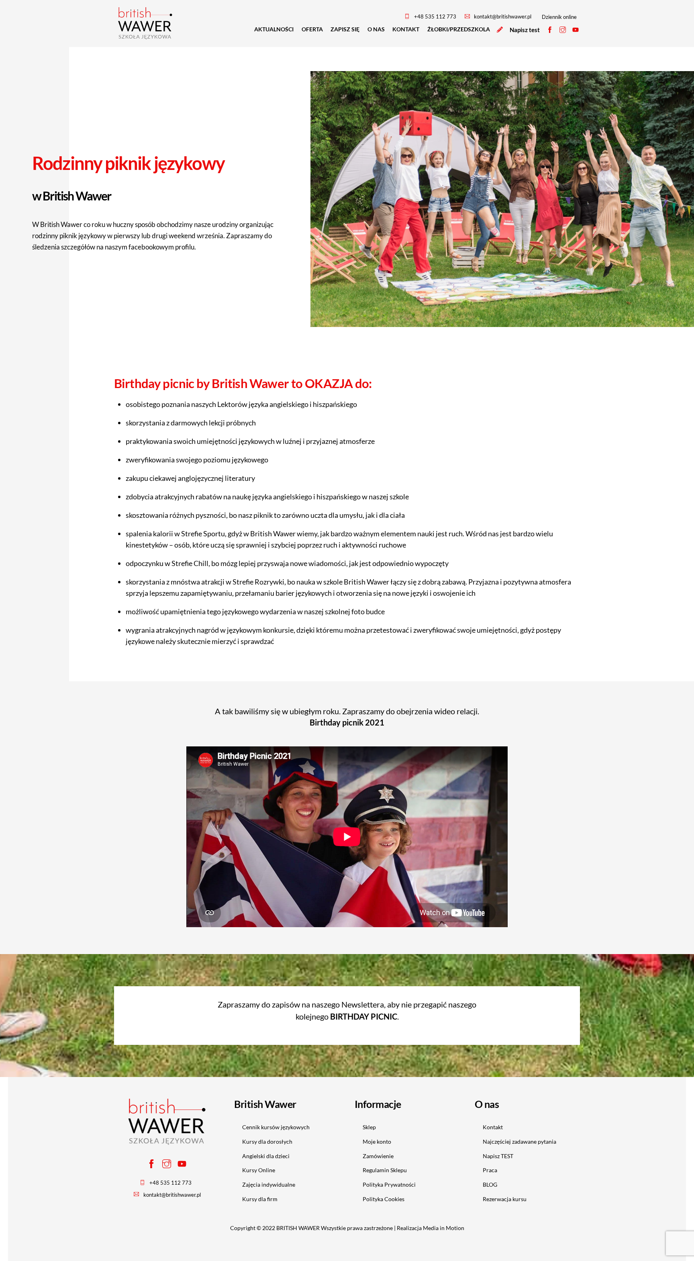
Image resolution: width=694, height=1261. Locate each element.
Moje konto (377, 1141)
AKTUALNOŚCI (274, 29)
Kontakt (493, 1127)
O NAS (376, 29)
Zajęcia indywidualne (268, 1184)
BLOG (490, 1184)
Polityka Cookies (383, 1199)
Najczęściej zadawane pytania (519, 1141)
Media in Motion (443, 1227)
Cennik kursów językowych (276, 1127)
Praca (490, 1170)
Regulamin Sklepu (385, 1170)
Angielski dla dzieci (266, 1156)
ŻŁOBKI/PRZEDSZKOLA (458, 29)
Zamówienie (378, 1156)
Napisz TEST (498, 1156)
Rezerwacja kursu (505, 1199)
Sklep (369, 1127)
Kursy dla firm (260, 1199)
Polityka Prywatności (389, 1184)
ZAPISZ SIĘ (345, 29)
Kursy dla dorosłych (267, 1141)
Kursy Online (258, 1170)
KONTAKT (405, 29)
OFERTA (312, 29)
